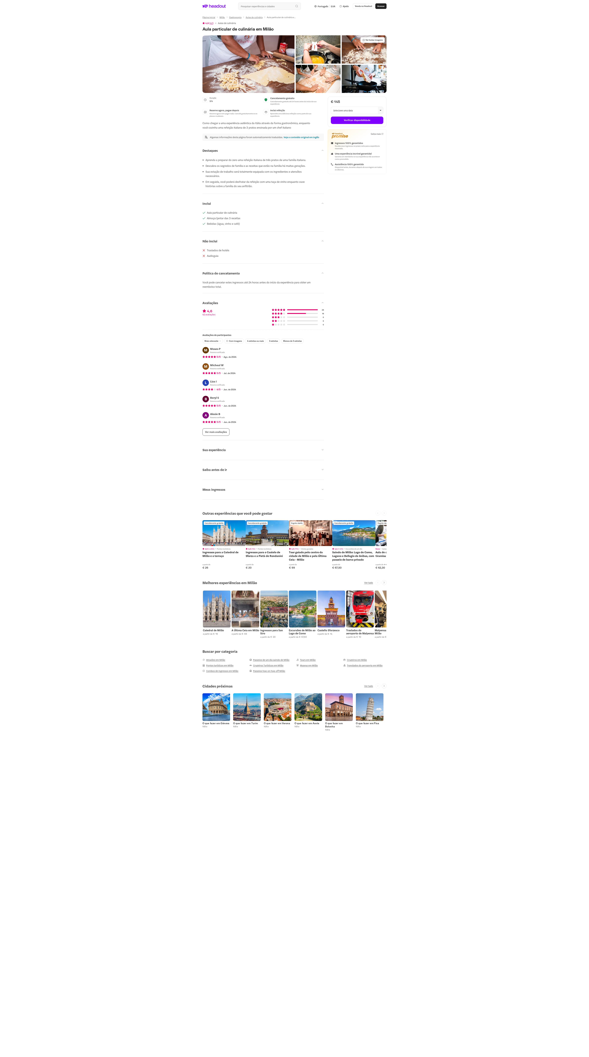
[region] (224, 533)
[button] (248, 64)
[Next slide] (384, 582)
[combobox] (269, 6)
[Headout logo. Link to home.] (214, 6)
